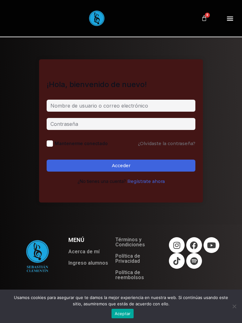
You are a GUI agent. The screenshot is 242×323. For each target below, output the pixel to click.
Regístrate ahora (146, 181)
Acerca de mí (84, 252)
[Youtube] (211, 245)
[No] (234, 306)
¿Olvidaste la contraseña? (166, 143)
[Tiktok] (177, 261)
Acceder (121, 165)
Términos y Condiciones (130, 242)
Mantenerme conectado (81, 143)
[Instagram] (177, 245)
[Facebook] (194, 245)
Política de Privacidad (127, 258)
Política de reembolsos (129, 274)
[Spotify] (194, 261)
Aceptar (123, 313)
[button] (230, 18)
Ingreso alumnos (88, 263)
